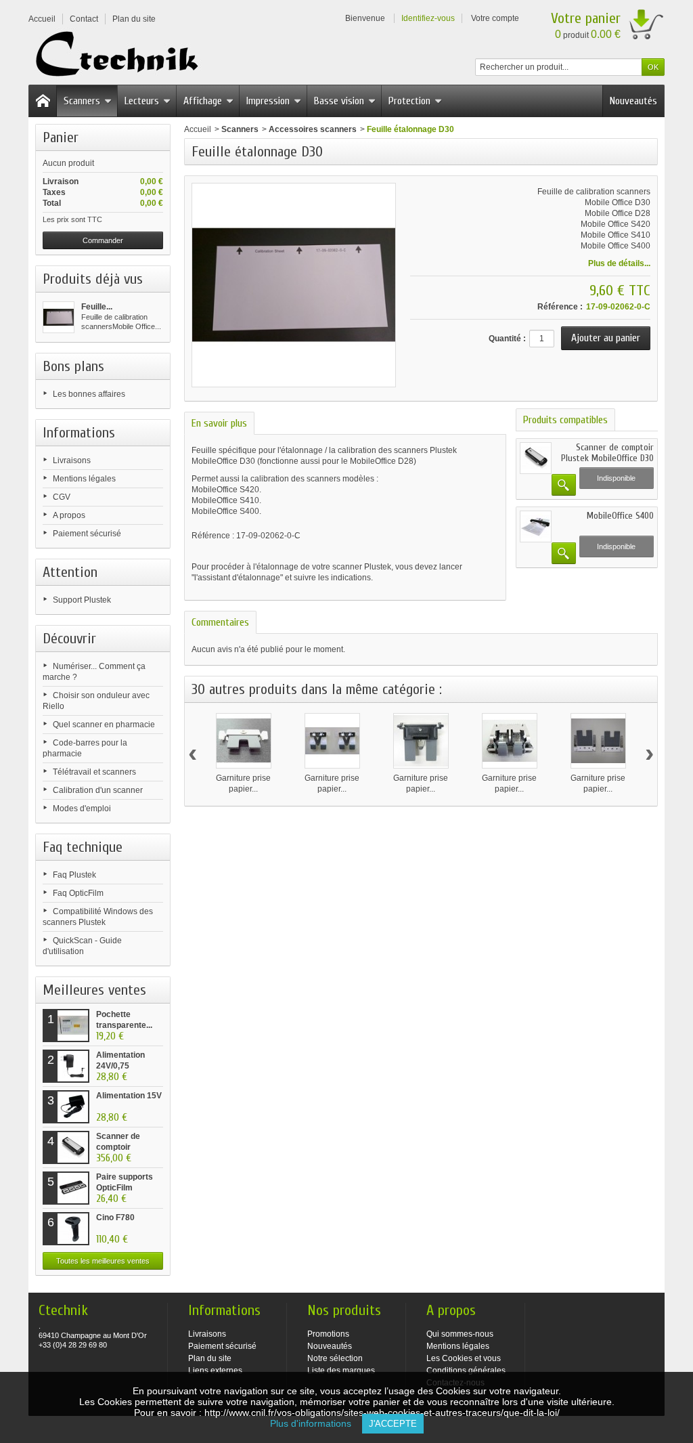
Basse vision (339, 101)
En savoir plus (219, 423)
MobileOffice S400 (620, 515)
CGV (61, 497)
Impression (268, 101)
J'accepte (393, 1424)
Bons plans (73, 366)
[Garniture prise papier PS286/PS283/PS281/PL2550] (421, 741)
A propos (69, 515)
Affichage (202, 101)
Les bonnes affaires (89, 394)
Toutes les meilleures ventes (103, 1261)
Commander (103, 240)
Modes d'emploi (82, 808)
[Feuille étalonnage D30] (58, 317)
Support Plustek (82, 600)
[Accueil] (42, 100)
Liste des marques (341, 1370)
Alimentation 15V (129, 1095)
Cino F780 (115, 1217)
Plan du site (209, 1358)
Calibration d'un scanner (98, 790)
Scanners (82, 101)
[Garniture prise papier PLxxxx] (598, 741)
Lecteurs (142, 101)
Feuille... (96, 306)
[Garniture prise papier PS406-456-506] (332, 741)
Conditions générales (466, 1370)
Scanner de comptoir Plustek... (118, 1147)
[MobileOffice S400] (536, 526)
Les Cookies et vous (463, 1358)
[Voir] (564, 485)
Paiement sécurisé (87, 533)
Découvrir (69, 638)
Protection (409, 101)
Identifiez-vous (428, 18)
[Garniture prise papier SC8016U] (510, 741)
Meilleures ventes (94, 990)
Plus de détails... (619, 263)
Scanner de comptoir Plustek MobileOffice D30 (607, 452)
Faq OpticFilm (78, 893)
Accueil (197, 129)
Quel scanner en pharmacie (104, 724)
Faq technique (82, 847)
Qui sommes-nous (459, 1334)
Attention (70, 572)
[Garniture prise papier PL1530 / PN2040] (244, 741)
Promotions (328, 1334)
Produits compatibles (565, 420)
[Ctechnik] (120, 54)
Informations (79, 432)
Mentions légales (84, 478)
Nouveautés (633, 101)
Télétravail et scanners (94, 772)
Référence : (560, 306)
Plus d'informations (316, 1423)
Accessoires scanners (313, 129)
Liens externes (215, 1370)
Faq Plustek (74, 875)
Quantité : (507, 338)
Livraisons (72, 460)
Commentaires (220, 622)
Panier (61, 137)
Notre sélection (335, 1358)
